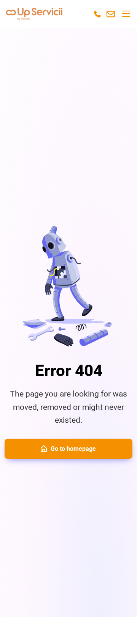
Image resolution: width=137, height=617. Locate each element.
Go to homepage (73, 448)
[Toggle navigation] (125, 13)
